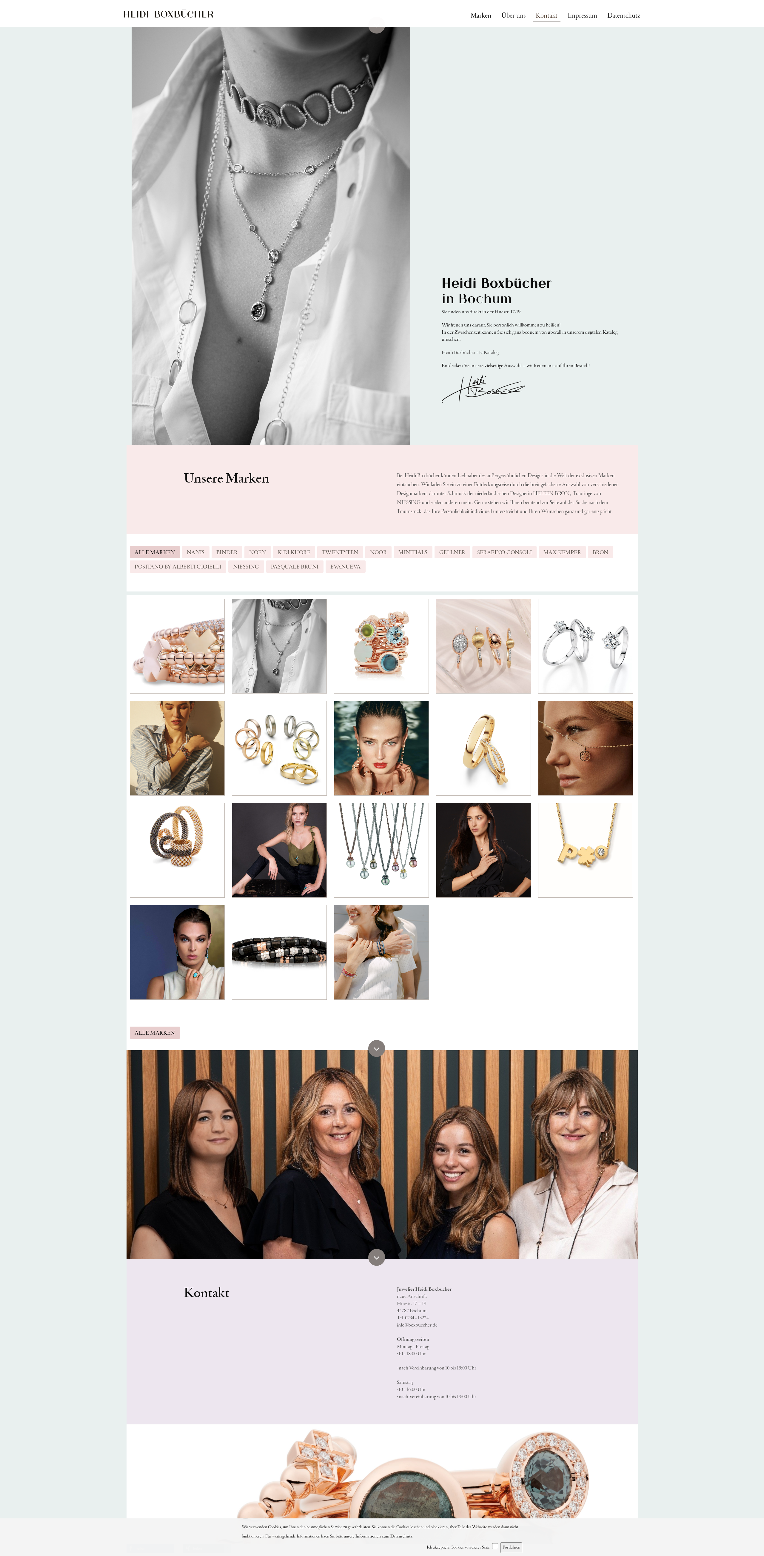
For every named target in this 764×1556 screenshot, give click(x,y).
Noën (257, 552)
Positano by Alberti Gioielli (178, 567)
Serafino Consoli (504, 552)
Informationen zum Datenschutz (383, 1536)
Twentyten (340, 552)
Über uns (513, 16)
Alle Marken (155, 552)
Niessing (246, 567)
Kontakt (546, 16)
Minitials (413, 552)
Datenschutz (623, 16)
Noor (378, 552)
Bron (601, 552)
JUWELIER (168, 9)
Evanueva (345, 567)
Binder (227, 552)
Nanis (196, 552)
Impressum (582, 16)
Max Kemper (562, 552)
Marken (481, 16)
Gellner (452, 552)
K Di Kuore (294, 552)
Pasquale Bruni (295, 567)
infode (417, 1325)
